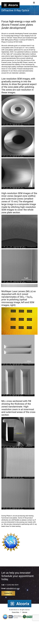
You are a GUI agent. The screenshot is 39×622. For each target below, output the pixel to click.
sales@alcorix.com (13, 588)
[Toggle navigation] (34, 2)
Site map (24, 612)
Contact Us (8, 593)
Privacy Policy (15, 612)
